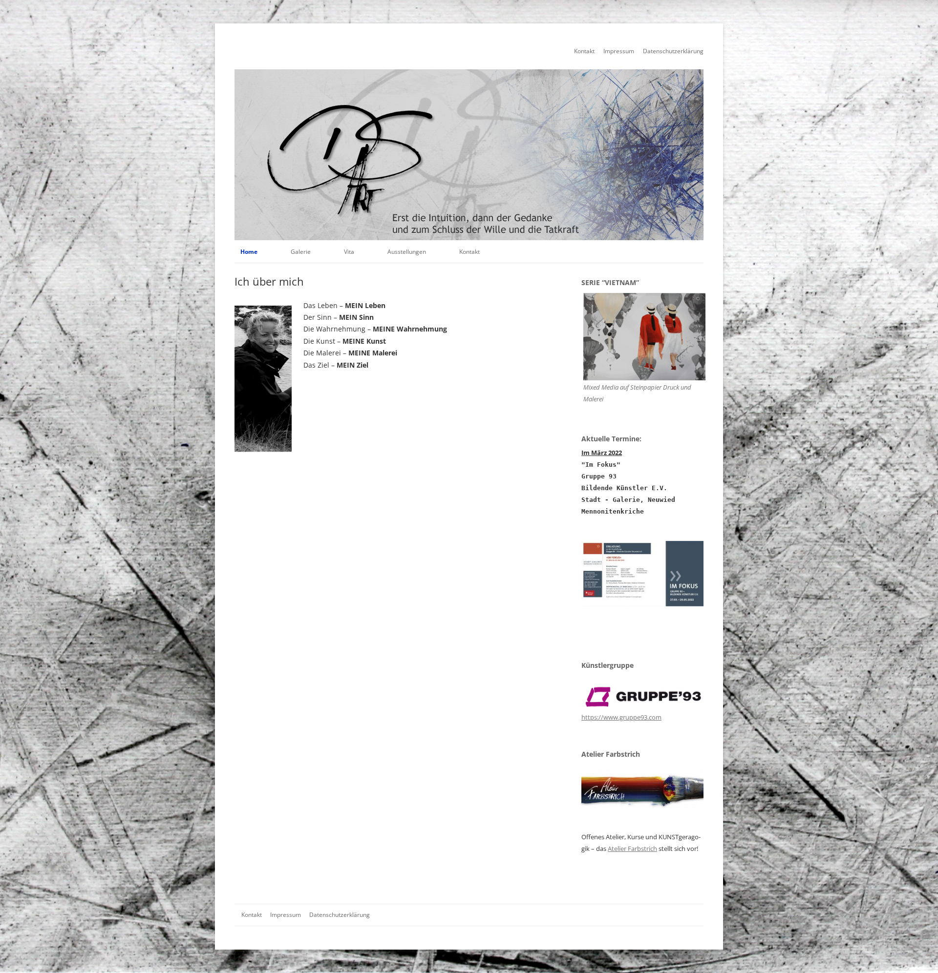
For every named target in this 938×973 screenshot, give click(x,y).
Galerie (301, 252)
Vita (349, 252)
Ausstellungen (406, 252)
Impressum (618, 51)
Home (248, 252)
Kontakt (584, 51)
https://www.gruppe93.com (621, 717)
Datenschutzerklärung (673, 51)
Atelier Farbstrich (632, 848)
